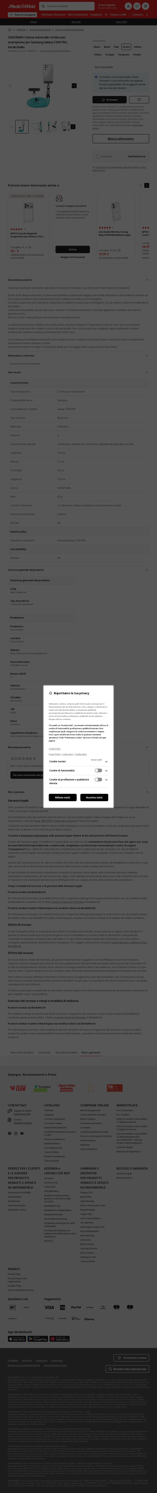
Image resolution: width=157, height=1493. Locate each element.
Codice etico (67, 754)
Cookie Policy (54, 748)
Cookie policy (81, 754)
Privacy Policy (54, 754)
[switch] (98, 770)
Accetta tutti (94, 797)
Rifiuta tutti (62, 797)
